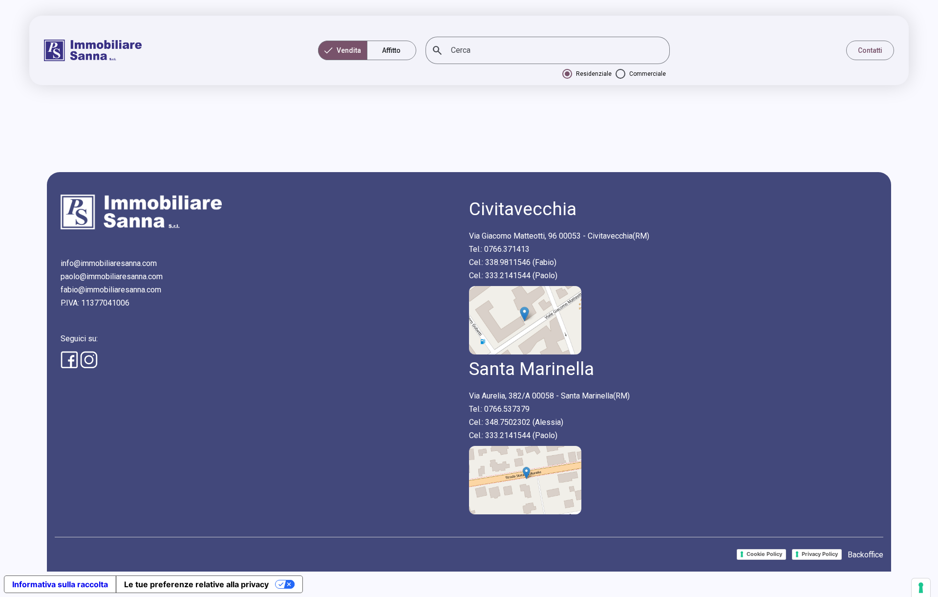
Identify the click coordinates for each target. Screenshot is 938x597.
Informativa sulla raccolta (60, 584)
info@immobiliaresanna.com (109, 263)
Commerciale (647, 73)
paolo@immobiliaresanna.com (112, 276)
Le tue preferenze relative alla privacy (196, 584)
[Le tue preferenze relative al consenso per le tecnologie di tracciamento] (921, 587)
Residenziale (594, 73)
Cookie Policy (764, 554)
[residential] (567, 74)
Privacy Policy (820, 554)
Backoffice (865, 554)
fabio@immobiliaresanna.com (111, 289)
